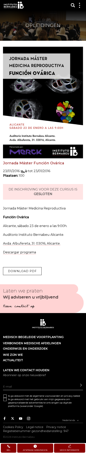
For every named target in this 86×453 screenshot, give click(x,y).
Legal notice (34, 427)
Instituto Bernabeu (13, 5)
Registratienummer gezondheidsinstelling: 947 (36, 431)
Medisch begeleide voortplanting (33, 337)
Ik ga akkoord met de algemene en (44, 395)
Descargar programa (19, 252)
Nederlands (69, 420)
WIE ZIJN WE (13, 355)
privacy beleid (72, 395)
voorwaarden (52, 395)
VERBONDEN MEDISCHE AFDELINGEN (32, 343)
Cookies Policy (13, 427)
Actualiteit (13, 360)
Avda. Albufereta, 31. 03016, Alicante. (31, 243)
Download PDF (22, 271)
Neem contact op (18, 306)
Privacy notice (56, 427)
